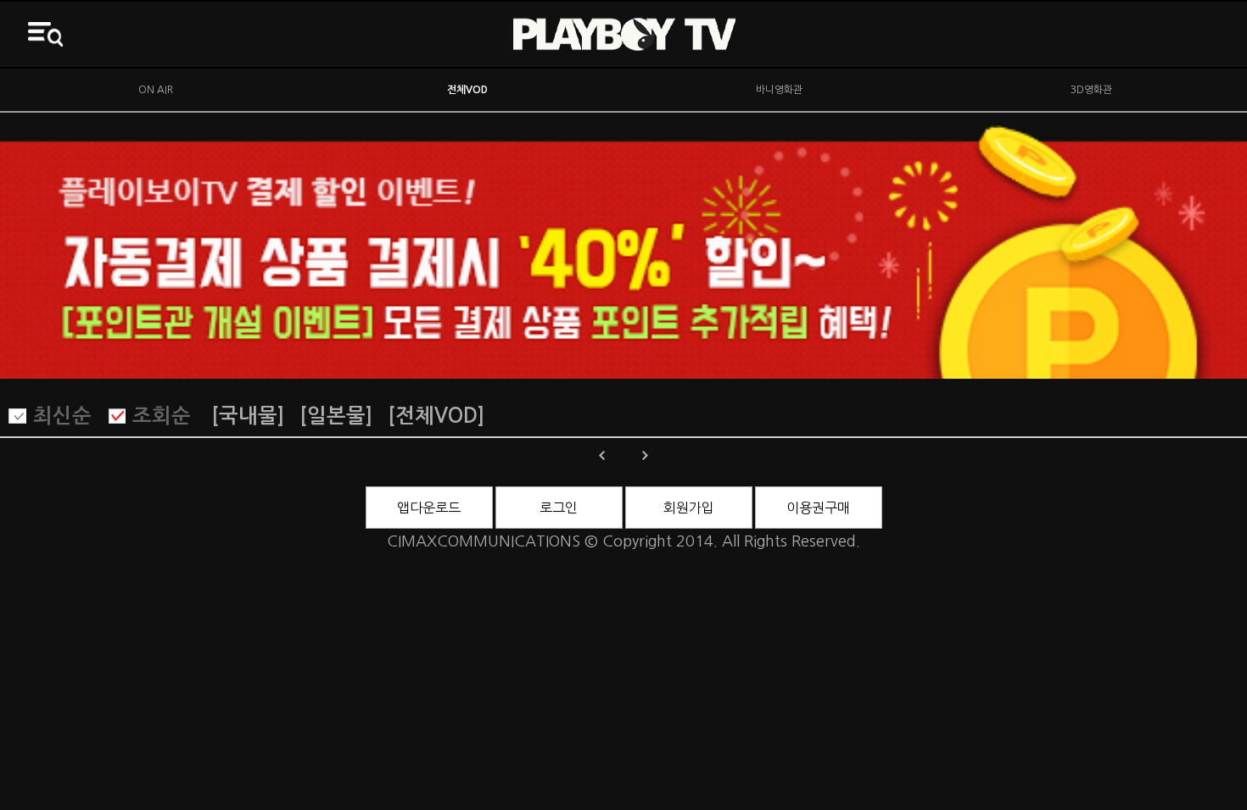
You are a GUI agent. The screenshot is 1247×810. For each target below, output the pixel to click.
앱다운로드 (429, 507)
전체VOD (467, 90)
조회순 (161, 416)
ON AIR (155, 90)
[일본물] (335, 416)
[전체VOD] (436, 416)
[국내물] (247, 416)
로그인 (559, 507)
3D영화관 (1091, 90)
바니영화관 (779, 90)
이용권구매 (818, 507)
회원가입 (688, 507)
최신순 (62, 416)
